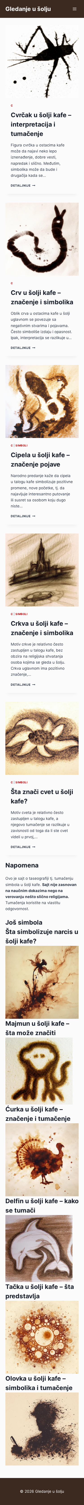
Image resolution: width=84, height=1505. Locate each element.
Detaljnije (23, 185)
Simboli (21, 445)
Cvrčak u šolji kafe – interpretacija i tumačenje (41, 124)
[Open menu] (74, 8)
